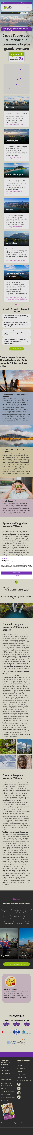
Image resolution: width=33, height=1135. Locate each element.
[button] (4, 558)
